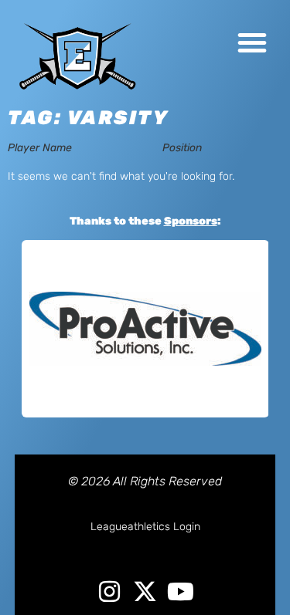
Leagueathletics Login (145, 526)
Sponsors (190, 221)
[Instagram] (109, 591)
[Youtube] (181, 591)
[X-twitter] (145, 591)
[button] (252, 42)
